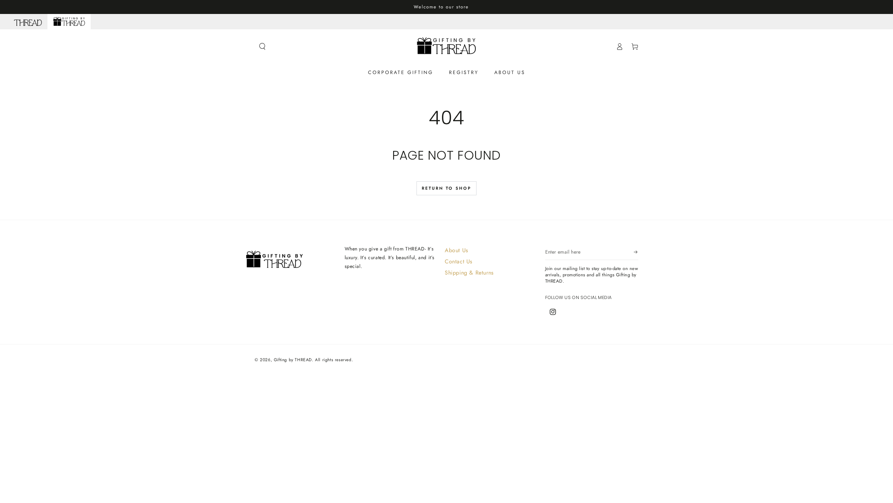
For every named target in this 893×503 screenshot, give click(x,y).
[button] (262, 46)
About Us (456, 250)
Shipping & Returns (469, 273)
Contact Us (458, 261)
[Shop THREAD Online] (27, 21)
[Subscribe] (636, 252)
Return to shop (446, 188)
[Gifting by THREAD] (69, 21)
